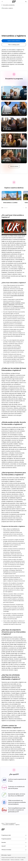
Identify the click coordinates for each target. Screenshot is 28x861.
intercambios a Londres (9, 302)
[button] (2, 1)
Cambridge (17, 302)
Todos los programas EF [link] (10, 823)
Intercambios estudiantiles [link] (8, 824)
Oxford (22, 302)
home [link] (3, 823)
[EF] (14, 2)
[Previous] (23, 208)
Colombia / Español (7, 855)
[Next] (26, 208)
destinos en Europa (18, 306)
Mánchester (12, 304)
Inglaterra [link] (17, 824)
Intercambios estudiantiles (9, 5)
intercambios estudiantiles (17, 295)
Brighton (5, 304)
